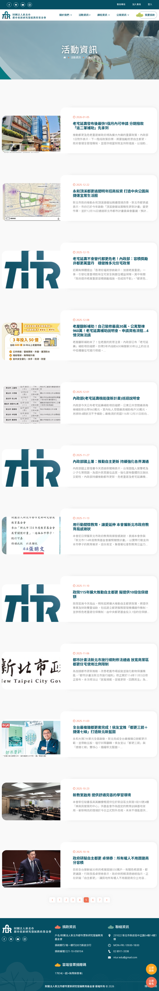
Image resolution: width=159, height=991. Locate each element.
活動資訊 (84, 15)
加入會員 (136, 4)
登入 (150, 4)
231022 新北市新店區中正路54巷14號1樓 (135, 937)
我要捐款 (150, 15)
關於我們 (64, 15)
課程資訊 (102, 15)
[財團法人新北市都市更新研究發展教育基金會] (24, 15)
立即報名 (151, 982)
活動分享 (91, 57)
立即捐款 (151, 969)
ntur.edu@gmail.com (125, 957)
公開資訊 (121, 15)
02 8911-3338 (121, 951)
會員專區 (121, 4)
